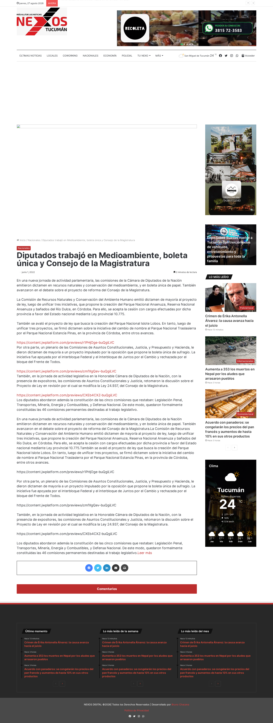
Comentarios (107, 589)
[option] (230, 244)
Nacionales (90, 55)
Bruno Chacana (180, 704)
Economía (110, 55)
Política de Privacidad (136, 710)
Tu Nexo (142, 55)
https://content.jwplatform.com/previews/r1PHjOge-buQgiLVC (65, 342)
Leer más (145, 553)
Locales (52, 55)
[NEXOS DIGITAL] (42, 21)
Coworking (70, 55)
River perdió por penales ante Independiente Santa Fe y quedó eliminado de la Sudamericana (114, 3)
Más (158, 55)
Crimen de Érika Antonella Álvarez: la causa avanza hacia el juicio (229, 320)
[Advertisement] (136, 93)
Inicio (22, 240)
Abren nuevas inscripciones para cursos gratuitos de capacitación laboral (229, 256)
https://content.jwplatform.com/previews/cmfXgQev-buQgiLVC (66, 371)
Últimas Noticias (30, 55)
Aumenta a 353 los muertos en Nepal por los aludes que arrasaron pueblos (230, 373)
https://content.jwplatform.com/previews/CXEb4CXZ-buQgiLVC (67, 395)
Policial (127, 55)
